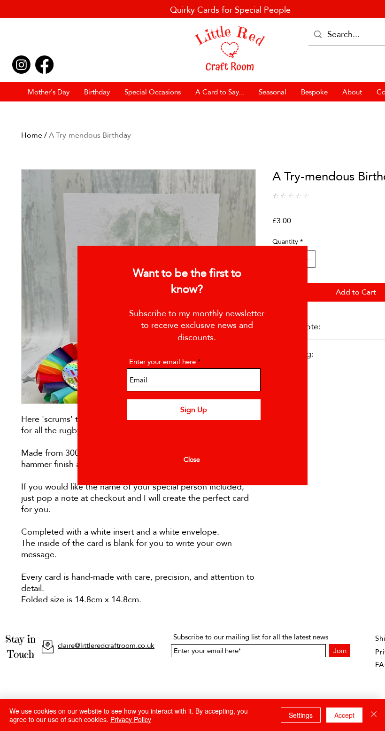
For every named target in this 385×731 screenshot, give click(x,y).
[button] (191, 460)
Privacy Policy (130, 719)
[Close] (373, 715)
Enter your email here (162, 361)
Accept (344, 715)
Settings (301, 715)
